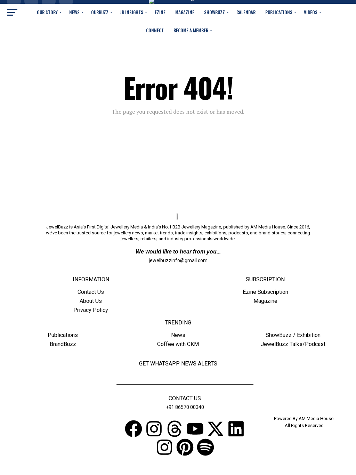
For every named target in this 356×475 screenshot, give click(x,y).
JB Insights (131, 12)
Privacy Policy (90, 310)
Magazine (184, 12)
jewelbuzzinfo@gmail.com (178, 260)
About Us (91, 301)
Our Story (47, 12)
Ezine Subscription (265, 292)
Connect (155, 30)
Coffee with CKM (178, 344)
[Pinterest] (185, 447)
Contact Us (91, 292)
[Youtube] (195, 428)
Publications (278, 12)
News (74, 12)
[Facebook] (133, 428)
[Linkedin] (236, 428)
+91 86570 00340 (185, 407)
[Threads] (174, 428)
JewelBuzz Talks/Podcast (293, 344)
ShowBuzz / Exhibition (293, 335)
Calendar (246, 12)
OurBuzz (99, 12)
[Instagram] (154, 428)
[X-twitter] (215, 428)
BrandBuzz (63, 344)
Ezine (160, 12)
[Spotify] (205, 447)
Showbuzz (214, 12)
